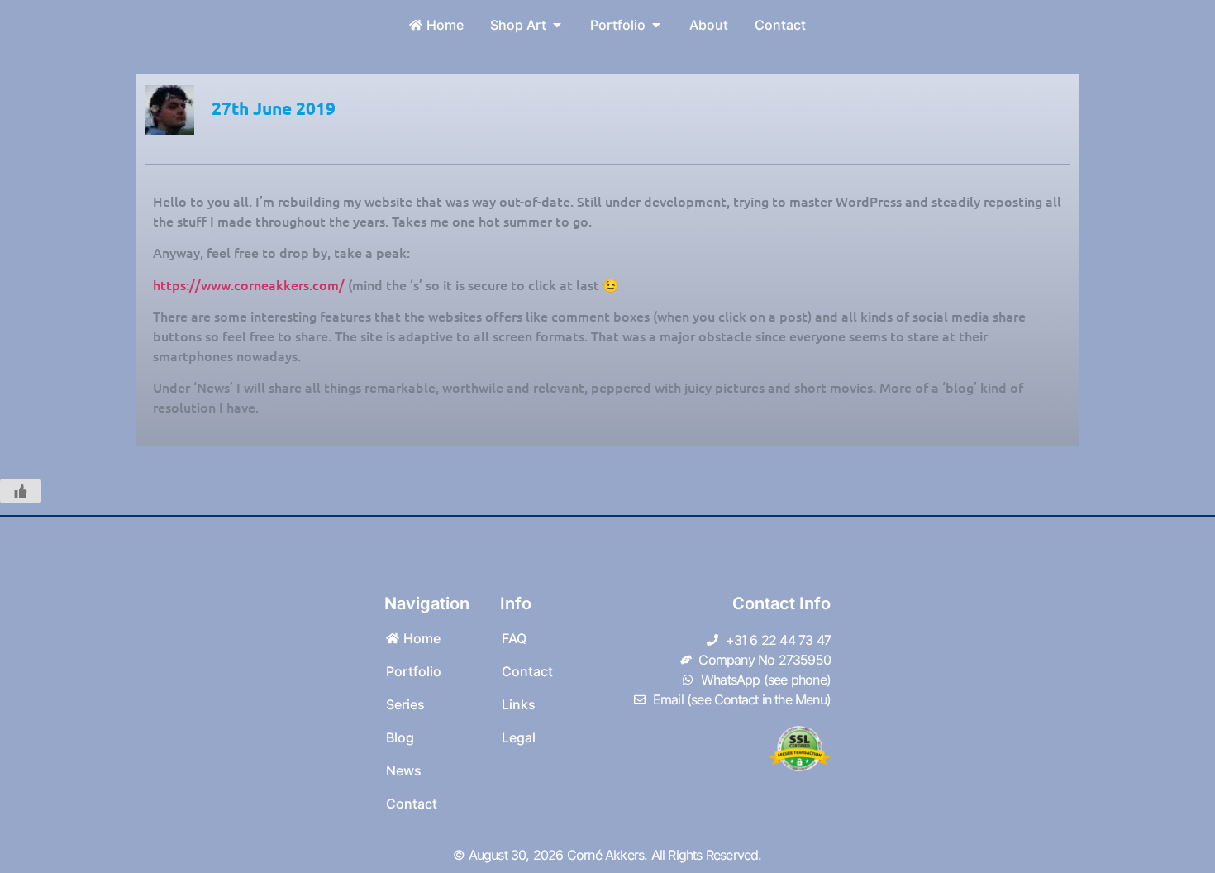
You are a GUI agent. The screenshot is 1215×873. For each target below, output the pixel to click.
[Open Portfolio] (656, 25)
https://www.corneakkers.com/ (249, 284)
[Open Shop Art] (557, 25)
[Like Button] (20, 491)
